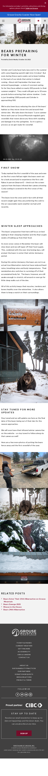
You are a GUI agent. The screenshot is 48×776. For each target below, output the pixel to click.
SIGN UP (24, 733)
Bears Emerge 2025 (12, 604)
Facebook (17, 695)
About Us (24, 665)
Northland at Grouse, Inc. (24, 745)
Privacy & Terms (24, 680)
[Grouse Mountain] (24, 20)
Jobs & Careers (24, 655)
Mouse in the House (12, 607)
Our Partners (24, 671)
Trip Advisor (26, 695)
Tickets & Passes (24, 643)
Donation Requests (24, 674)
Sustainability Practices (24, 668)
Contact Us (24, 657)
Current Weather (24, 646)
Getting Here (24, 649)
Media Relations (24, 677)
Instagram (30, 695)
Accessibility (24, 652)
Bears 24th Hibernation (14, 609)
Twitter (22, 695)
